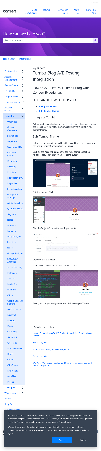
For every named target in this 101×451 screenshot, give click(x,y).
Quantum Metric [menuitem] (15, 208)
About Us (76, 11)
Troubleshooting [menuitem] (12, 102)
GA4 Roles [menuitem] (12, 343)
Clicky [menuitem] (10, 295)
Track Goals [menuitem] (10, 90)
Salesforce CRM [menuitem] (14, 147)
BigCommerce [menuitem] (14, 309)
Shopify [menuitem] (8, 404)
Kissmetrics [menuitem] (12, 161)
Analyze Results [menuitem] (8, 109)
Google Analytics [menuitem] (15, 253)
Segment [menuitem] (11, 214)
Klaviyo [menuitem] (10, 326)
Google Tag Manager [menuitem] (12, 196)
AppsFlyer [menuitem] (12, 376)
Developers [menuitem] (9, 387)
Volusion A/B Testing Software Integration (51, 349)
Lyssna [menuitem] (10, 382)
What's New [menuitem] (10, 393)
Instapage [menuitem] (12, 273)
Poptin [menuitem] (10, 359)
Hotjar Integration (40, 342)
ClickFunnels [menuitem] (13, 365)
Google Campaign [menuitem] (12, 128)
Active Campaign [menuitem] (15, 267)
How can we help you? (24, 33)
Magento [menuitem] (11, 225)
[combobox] (48, 40)
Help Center (8, 59)
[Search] (95, 40)
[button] (23, 71)
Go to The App (91, 11)
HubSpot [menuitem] (11, 172)
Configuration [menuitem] (10, 71)
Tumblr (69, 124)
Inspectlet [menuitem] (12, 183)
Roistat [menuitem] (10, 247)
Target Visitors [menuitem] (11, 96)
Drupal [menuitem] (10, 354)
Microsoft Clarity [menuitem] (15, 177)
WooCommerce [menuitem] (14, 348)
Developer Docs (63, 11)
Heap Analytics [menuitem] (14, 236)
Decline (83, 440)
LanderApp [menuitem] (12, 284)
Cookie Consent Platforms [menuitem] (15, 302)
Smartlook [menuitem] (12, 337)
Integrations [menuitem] (10, 116)
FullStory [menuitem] (11, 166)
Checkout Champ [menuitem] (11, 154)
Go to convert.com (31, 11)
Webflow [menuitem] (11, 289)
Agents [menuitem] (7, 398)
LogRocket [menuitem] (12, 370)
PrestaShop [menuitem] (12, 135)
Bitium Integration (40, 356)
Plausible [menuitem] (11, 242)
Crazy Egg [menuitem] (12, 331)
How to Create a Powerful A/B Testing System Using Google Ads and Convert (62, 334)
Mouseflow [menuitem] (12, 231)
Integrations (25, 59)
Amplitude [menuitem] (12, 141)
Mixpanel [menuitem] (11, 315)
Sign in (94, 2)
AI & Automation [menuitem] (12, 409)
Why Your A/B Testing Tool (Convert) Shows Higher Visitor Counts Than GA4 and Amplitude (64, 364)
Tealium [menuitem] (11, 278)
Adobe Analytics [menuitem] (15, 203)
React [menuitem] (10, 219)
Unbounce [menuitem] (12, 121)
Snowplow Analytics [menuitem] (12, 260)
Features (46, 10)
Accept (62, 440)
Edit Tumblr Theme (49, 111)
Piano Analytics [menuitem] (14, 189)
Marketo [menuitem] (11, 320)
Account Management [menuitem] (10, 78)
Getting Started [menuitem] (11, 85)
